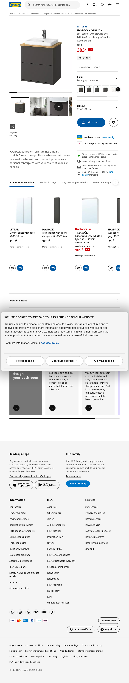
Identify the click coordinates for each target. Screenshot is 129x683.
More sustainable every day (61, 560)
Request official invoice (21, 524)
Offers (50, 542)
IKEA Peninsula (54, 584)
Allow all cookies (104, 361)
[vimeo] (36, 612)
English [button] (108, 629)
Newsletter (53, 572)
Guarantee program (19, 554)
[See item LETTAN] (24, 210)
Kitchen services (93, 518)
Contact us (15, 506)
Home (12, 13)
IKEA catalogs (54, 530)
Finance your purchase (96, 542)
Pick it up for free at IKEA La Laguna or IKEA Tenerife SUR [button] (99, 167)
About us (51, 506)
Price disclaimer (67, 651)
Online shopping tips (19, 536)
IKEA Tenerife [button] (81, 629)
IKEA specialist (92, 524)
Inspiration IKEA (55, 536)
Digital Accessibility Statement (74, 656)
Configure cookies (63, 361)
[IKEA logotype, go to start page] (15, 4)
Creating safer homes (58, 566)
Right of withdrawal (19, 548)
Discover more (73, 476)
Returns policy (37, 656)
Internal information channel (90, 651)
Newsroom (53, 578)
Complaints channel (18, 656)
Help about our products (22, 530)
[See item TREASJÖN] (90, 210)
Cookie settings (71, 645)
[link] (89, 89)
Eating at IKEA (54, 548)
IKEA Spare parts (18, 566)
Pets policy (52, 656)
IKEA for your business (58, 554)
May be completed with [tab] (75, 182)
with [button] (99, 137)
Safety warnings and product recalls (24, 574)
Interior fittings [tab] (47, 182)
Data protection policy (92, 645)
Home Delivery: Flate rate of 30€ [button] (96, 161)
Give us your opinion (19, 588)
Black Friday (53, 590)
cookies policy (50, 343)
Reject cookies (25, 361)
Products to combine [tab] (22, 182)
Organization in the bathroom (56, 13)
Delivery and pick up (95, 512)
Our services (91, 506)
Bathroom (34, 13)
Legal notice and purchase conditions (26, 645)
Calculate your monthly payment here (100, 143)
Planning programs (94, 536)
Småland (89, 548)
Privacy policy (15, 651)
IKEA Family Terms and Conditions (24, 662)
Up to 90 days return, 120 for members (97, 173)
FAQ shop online (17, 542)
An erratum (15, 582)
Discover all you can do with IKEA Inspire (30, 476)
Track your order (17, 512)
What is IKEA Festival (58, 602)
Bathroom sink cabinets (85, 13)
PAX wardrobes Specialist (98, 530)
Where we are (54, 512)
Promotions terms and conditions (40, 651)
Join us (50, 518)
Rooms (22, 13)
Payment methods (19, 518)
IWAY (49, 596)
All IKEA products (56, 524)
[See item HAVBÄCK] (57, 210)
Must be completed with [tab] (107, 182)
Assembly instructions (20, 560)
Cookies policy (53, 645)
